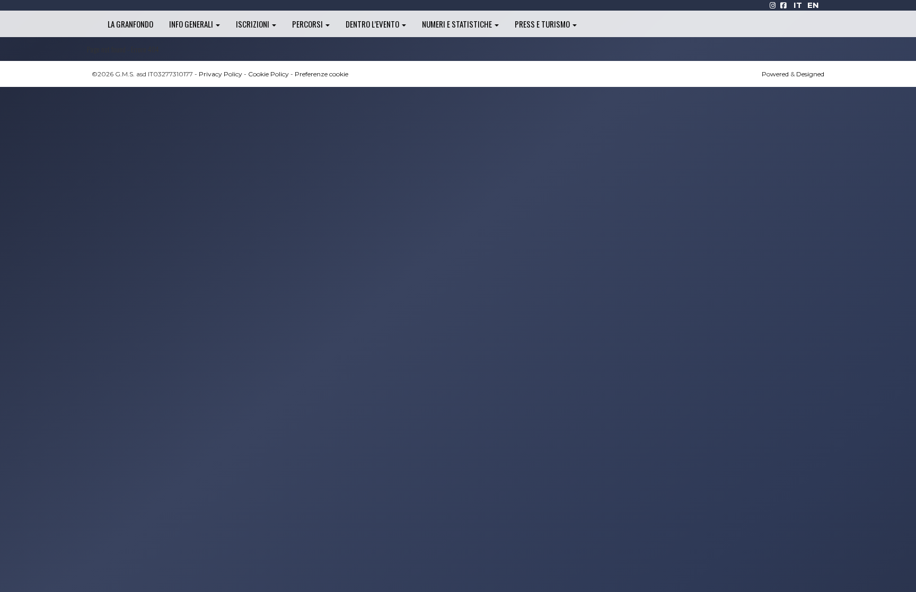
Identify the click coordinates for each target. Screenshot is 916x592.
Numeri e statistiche (458, 24)
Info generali (192, 24)
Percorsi (308, 24)
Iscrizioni (253, 24)
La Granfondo (130, 24)
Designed (810, 74)
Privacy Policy (220, 74)
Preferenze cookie (321, 74)
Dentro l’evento (373, 24)
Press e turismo (543, 24)
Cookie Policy (268, 74)
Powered (775, 74)
